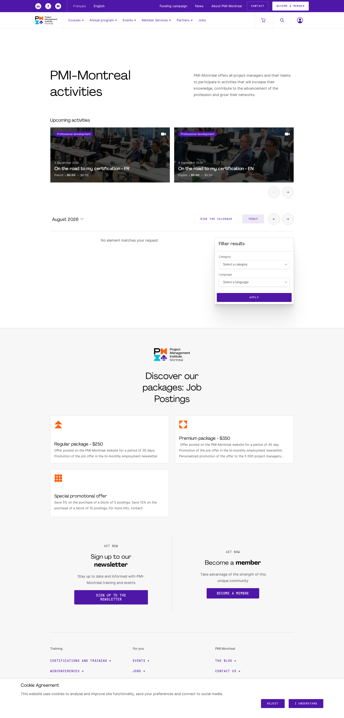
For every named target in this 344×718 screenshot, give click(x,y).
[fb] (48, 6)
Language (225, 274)
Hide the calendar (216, 218)
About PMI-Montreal (226, 6)
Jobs (202, 20)
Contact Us (225, 671)
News (199, 6)
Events (128, 20)
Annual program (102, 20)
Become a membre (233, 593)
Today (253, 218)
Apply (254, 297)
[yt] (58, 6)
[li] (38, 6)
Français (79, 6)
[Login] (300, 20)
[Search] (282, 20)
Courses (74, 20)
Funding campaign (173, 6)
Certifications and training (78, 660)
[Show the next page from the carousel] (288, 192)
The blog (223, 660)
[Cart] (264, 20)
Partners (183, 20)
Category (225, 256)
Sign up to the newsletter (111, 597)
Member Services (155, 20)
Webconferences (65, 671)
